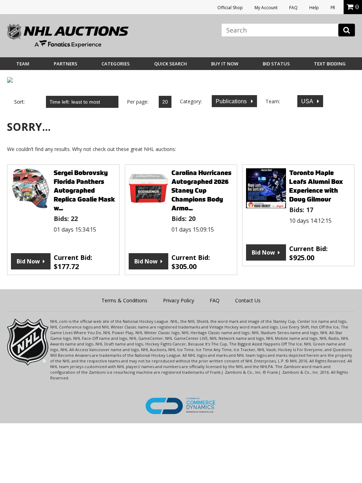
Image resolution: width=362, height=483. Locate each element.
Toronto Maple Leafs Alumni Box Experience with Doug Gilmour (316, 186)
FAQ (293, 8)
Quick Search (170, 63)
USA (307, 101)
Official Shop (230, 8)
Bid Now (28, 261)
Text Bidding (330, 63)
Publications (232, 101)
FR (333, 8)
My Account (266, 8)
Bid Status (276, 63)
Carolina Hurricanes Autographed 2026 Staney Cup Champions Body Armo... (201, 190)
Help (314, 8)
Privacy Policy (178, 300)
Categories (115, 63)
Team (22, 63)
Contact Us (248, 300)
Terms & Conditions (124, 300)
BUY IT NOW (224, 63)
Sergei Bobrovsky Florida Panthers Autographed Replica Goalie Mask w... (84, 190)
